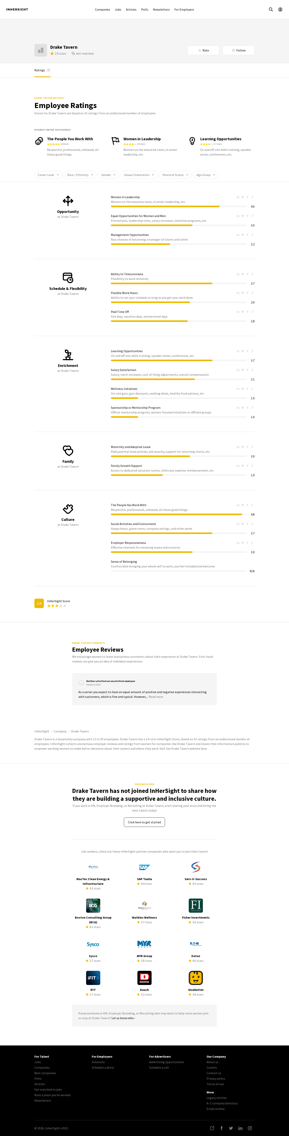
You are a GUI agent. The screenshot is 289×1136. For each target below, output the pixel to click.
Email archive (216, 1109)
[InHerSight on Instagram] (250, 1128)
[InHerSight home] (17, 9)
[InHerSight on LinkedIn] (240, 1128)
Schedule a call (159, 1067)
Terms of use (215, 1084)
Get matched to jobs (48, 1089)
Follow (241, 50)
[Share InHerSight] (212, 1128)
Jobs (118, 9)
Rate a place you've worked (52, 1095)
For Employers (184, 9)
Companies (102, 9)
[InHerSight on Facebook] (221, 1128)
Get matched (85, 53)
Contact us (214, 1073)
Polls (144, 9)
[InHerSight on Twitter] (231, 1128)
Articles (131, 9)
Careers (212, 1067)
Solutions (98, 1062)
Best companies (45, 1073)
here (204, 748)
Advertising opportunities (166, 1062)
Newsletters (161, 9)
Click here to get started (144, 822)
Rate (205, 50)
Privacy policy (216, 1078)
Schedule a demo (103, 1067)
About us (212, 1062)
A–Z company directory (222, 1103)
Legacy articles (217, 1098)
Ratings (42, 70)
